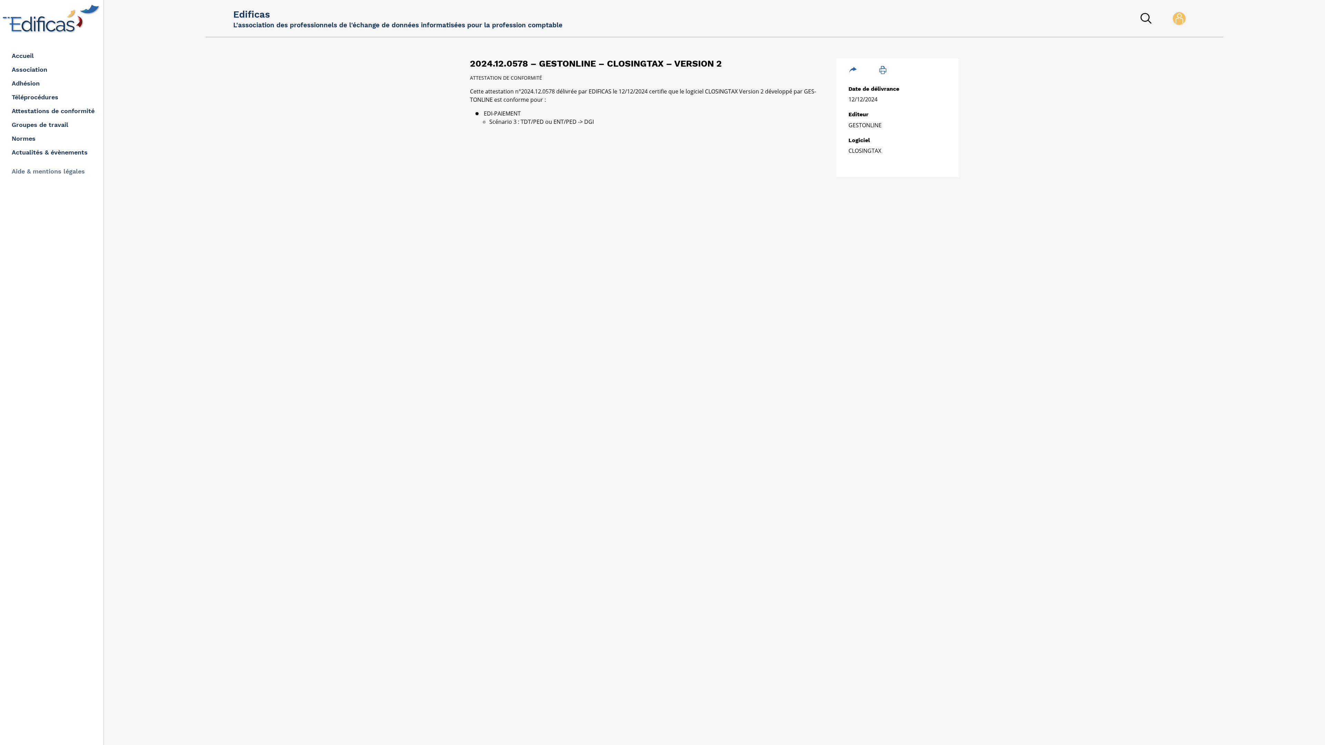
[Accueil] (53, 18)
